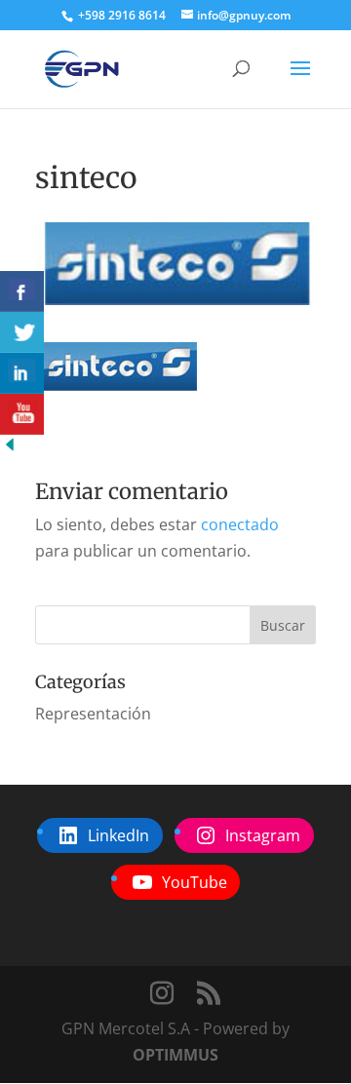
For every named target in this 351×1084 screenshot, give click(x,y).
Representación (93, 713)
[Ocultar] (10, 448)
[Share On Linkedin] (22, 373)
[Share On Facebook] (22, 291)
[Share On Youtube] (22, 414)
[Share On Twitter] (22, 332)
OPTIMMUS (175, 1054)
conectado (240, 524)
